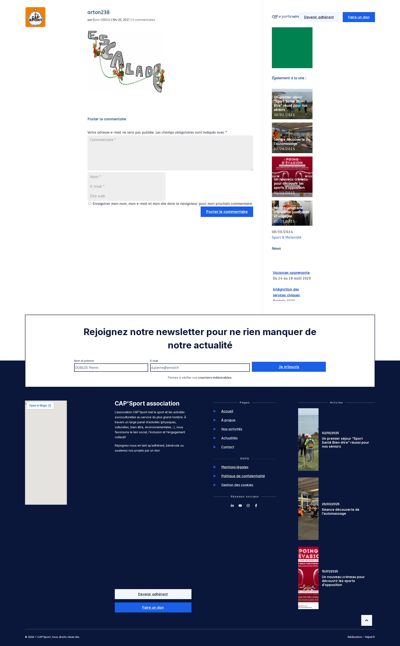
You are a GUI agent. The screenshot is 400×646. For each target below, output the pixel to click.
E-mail (154, 360)
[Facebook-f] (256, 505)
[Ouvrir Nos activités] (247, 17)
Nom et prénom (84, 360)
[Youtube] (240, 505)
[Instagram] (248, 505)
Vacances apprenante (291, 270)
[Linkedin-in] (232, 505)
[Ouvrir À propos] (213, 17)
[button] (153, 607)
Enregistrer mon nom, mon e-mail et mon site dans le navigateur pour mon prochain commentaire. (173, 204)
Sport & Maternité (286, 237)
